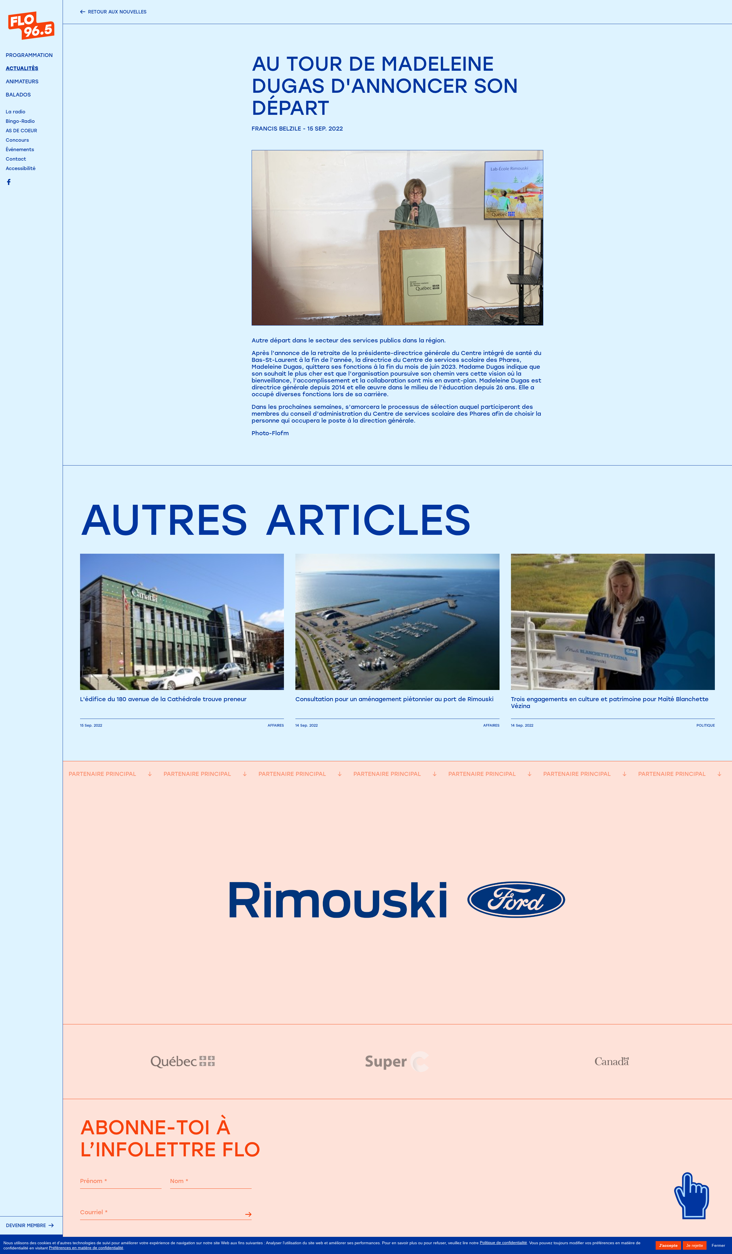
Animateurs (22, 81)
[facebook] (9, 182)
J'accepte (668, 1245)
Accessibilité (20, 168)
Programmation (29, 55)
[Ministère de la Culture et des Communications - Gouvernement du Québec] (183, 1062)
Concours (17, 140)
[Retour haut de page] (692, 1228)
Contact (16, 159)
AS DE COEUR (21, 130)
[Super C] (397, 1061)
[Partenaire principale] (397, 1010)
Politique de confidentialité (503, 1242)
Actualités (22, 68)
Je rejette (694, 1245)
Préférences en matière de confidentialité (86, 1247)
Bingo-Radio (20, 121)
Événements (20, 149)
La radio (15, 112)
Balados (18, 95)
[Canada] (612, 1062)
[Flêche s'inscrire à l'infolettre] (248, 1215)
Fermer (718, 1245)
